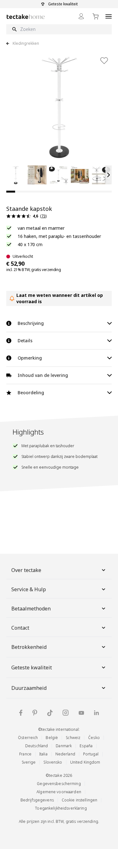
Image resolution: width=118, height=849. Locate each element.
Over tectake (26, 570)
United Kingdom (85, 762)
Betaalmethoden (31, 608)
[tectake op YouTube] (81, 713)
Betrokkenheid (29, 647)
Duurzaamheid (29, 687)
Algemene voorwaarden (59, 791)
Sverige (29, 762)
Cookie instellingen (79, 800)
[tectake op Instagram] (66, 713)
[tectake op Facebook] (20, 713)
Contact (20, 627)
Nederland (65, 754)
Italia (43, 754)
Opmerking (30, 358)
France (25, 754)
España (86, 745)
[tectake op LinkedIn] (96, 712)
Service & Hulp (28, 589)
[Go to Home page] (25, 16)
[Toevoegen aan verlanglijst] (104, 60)
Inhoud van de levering (43, 375)
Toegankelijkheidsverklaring (61, 808)
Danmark (64, 745)
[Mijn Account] (81, 16)
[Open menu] (108, 16)
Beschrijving (31, 323)
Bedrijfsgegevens (37, 800)
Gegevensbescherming (59, 783)
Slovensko (52, 762)
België (52, 737)
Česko (94, 737)
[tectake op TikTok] (50, 713)
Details (25, 341)
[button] (15, 174)
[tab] (10, 192)
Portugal (90, 754)
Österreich (28, 737)
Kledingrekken (26, 43)
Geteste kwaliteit (31, 667)
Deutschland (36, 745)
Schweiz (73, 737)
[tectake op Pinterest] (34, 713)
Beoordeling (31, 393)
